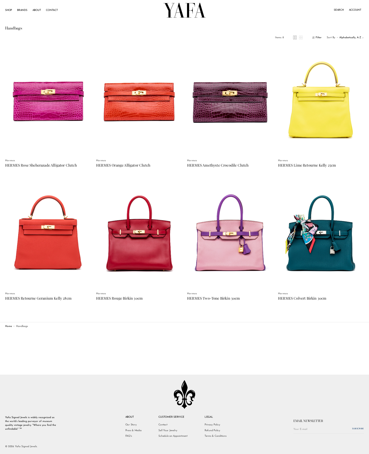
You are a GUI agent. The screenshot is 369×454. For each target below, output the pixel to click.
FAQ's (128, 436)
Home (8, 326)
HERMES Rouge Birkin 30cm (119, 298)
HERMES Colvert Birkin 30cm (302, 298)
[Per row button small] (300, 37)
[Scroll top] (362, 447)
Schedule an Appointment (172, 436)
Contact (162, 424)
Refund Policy (212, 430)
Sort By (331, 37)
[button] (339, 10)
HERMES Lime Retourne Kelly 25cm (307, 165)
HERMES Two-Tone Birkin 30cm (213, 298)
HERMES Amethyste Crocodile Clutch (218, 165)
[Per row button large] (294, 37)
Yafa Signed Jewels (26, 446)
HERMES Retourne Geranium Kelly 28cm (38, 298)
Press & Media (133, 430)
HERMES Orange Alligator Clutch (123, 165)
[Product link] (48, 100)
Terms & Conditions (216, 436)
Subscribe (358, 429)
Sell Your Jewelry (167, 430)
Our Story (131, 424)
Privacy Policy (212, 424)
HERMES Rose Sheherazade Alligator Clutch (41, 165)
